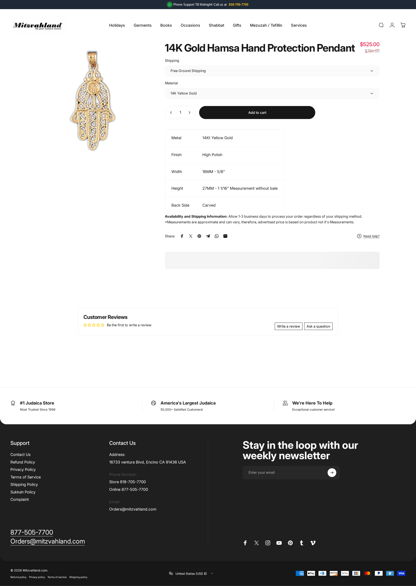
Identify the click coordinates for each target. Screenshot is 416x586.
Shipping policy (78, 576)
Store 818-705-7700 (127, 482)
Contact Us (20, 454)
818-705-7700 (238, 4)
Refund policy (18, 576)
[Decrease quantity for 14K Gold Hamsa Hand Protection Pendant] (170, 112)
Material (171, 83)
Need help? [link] (371, 236)
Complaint (19, 499)
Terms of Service (25, 477)
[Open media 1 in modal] (94, 99)
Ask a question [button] (318, 326)
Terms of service (57, 576)
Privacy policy (37, 576)
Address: (117, 454)
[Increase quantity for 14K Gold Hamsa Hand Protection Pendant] (190, 112)
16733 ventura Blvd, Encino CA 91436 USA (147, 462)
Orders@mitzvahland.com (132, 509)
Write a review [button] (288, 326)
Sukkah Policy (23, 492)
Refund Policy (22, 462)
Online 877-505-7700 (128, 489)
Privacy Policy (23, 469)
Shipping (172, 60)
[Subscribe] (332, 472)
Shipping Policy (24, 484)
